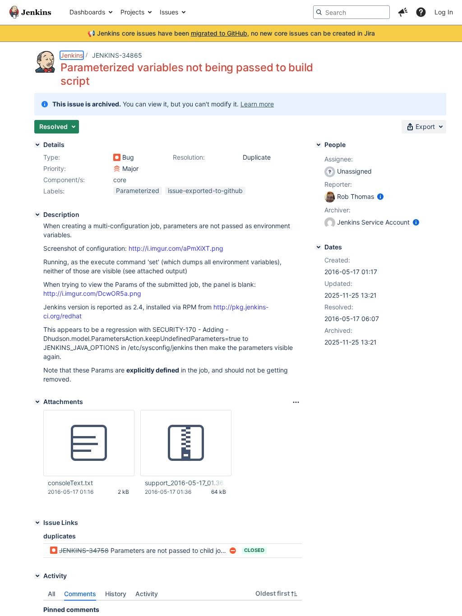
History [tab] (115, 594)
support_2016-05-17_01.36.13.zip (185, 483)
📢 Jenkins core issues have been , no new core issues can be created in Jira (231, 33)
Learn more (257, 104)
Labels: (54, 191)
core (119, 180)
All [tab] (51, 594)
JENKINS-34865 (117, 55)
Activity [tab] (146, 594)
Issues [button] (169, 12)
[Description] (37, 214)
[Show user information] (380, 196)
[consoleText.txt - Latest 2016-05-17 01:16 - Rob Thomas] (89, 443)
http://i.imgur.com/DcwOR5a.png (92, 293)
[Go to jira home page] (30, 12)
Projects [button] (132, 12)
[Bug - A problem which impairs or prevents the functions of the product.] (116, 157)
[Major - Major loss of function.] (116, 168)
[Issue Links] (37, 522)
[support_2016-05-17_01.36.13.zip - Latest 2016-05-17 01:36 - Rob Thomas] (186, 443)
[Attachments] (37, 402)
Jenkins (71, 55)
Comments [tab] (80, 594)
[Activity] (37, 576)
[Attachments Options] (296, 402)
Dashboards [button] (87, 12)
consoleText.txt (70, 483)
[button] (403, 12)
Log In (443, 12)
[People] (318, 145)
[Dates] (318, 247)
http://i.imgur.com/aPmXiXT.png (176, 248)
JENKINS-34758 (84, 550)
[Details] (37, 145)
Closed (254, 550)
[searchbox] (351, 12)
